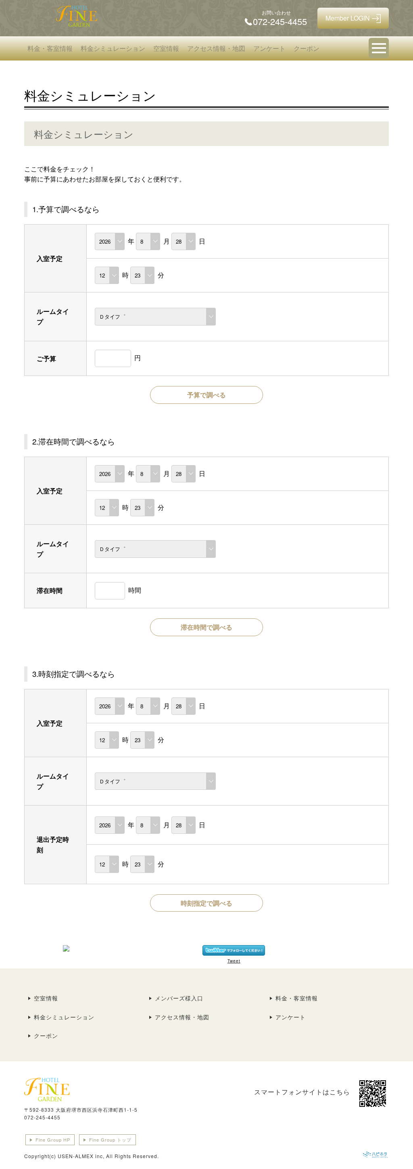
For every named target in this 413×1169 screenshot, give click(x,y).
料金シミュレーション (113, 48)
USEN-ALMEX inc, (81, 1155)
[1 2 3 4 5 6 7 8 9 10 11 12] (148, 241)
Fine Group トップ (110, 1139)
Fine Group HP (52, 1139)
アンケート (269, 48)
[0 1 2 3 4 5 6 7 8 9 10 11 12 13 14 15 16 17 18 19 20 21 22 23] (107, 275)
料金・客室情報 (50, 48)
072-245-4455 (42, 1117)
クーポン (306, 48)
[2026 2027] (110, 241)
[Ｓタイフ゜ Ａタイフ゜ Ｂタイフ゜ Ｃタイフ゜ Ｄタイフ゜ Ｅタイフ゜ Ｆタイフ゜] (155, 316)
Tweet (233, 961)
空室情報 (166, 48)
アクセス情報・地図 (216, 48)
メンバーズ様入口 (179, 998)
